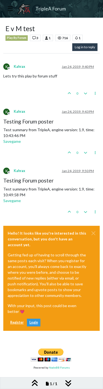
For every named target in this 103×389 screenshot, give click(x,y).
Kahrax (19, 67)
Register (17, 322)
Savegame (12, 141)
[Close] (93, 233)
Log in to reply (85, 47)
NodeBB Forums (59, 367)
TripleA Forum (50, 9)
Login (33, 322)
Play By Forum (16, 37)
